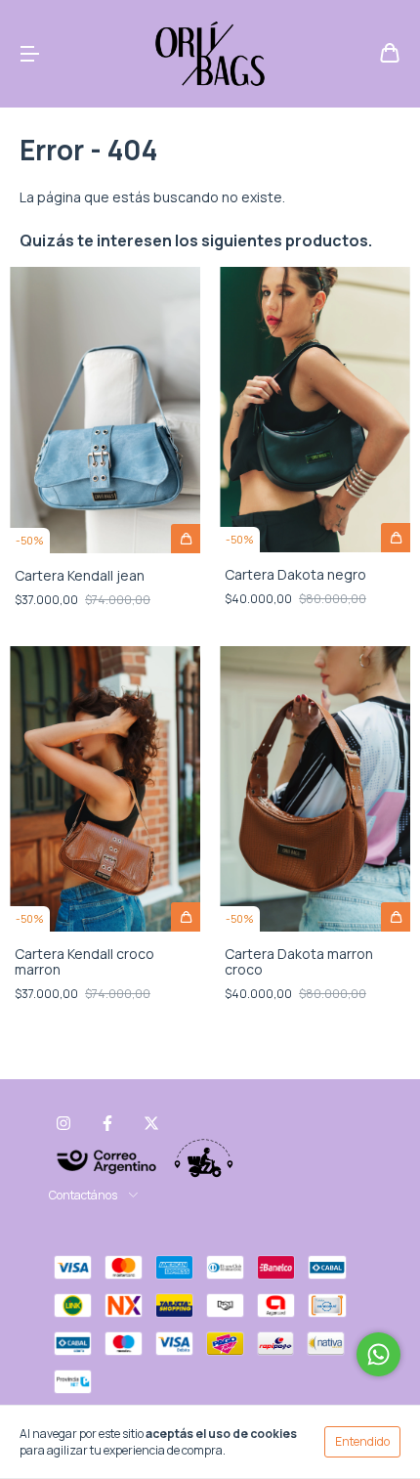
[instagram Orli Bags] (63, 1123)
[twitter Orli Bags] (151, 1123)
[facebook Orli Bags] (107, 1123)
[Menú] (29, 54)
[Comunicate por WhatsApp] (378, 1354)
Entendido (362, 1441)
